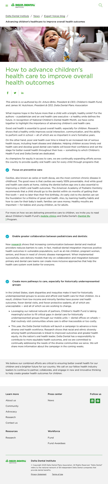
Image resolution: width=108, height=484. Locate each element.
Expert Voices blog (54, 16)
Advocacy (11, 411)
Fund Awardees (56, 443)
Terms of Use (57, 474)
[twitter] (15, 93)
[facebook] (7, 93)
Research (11, 417)
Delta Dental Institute (17, 16)
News (36, 16)
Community (12, 406)
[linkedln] (92, 401)
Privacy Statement (38, 474)
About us (11, 400)
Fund (51, 437)
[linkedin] (22, 93)
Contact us (12, 422)
